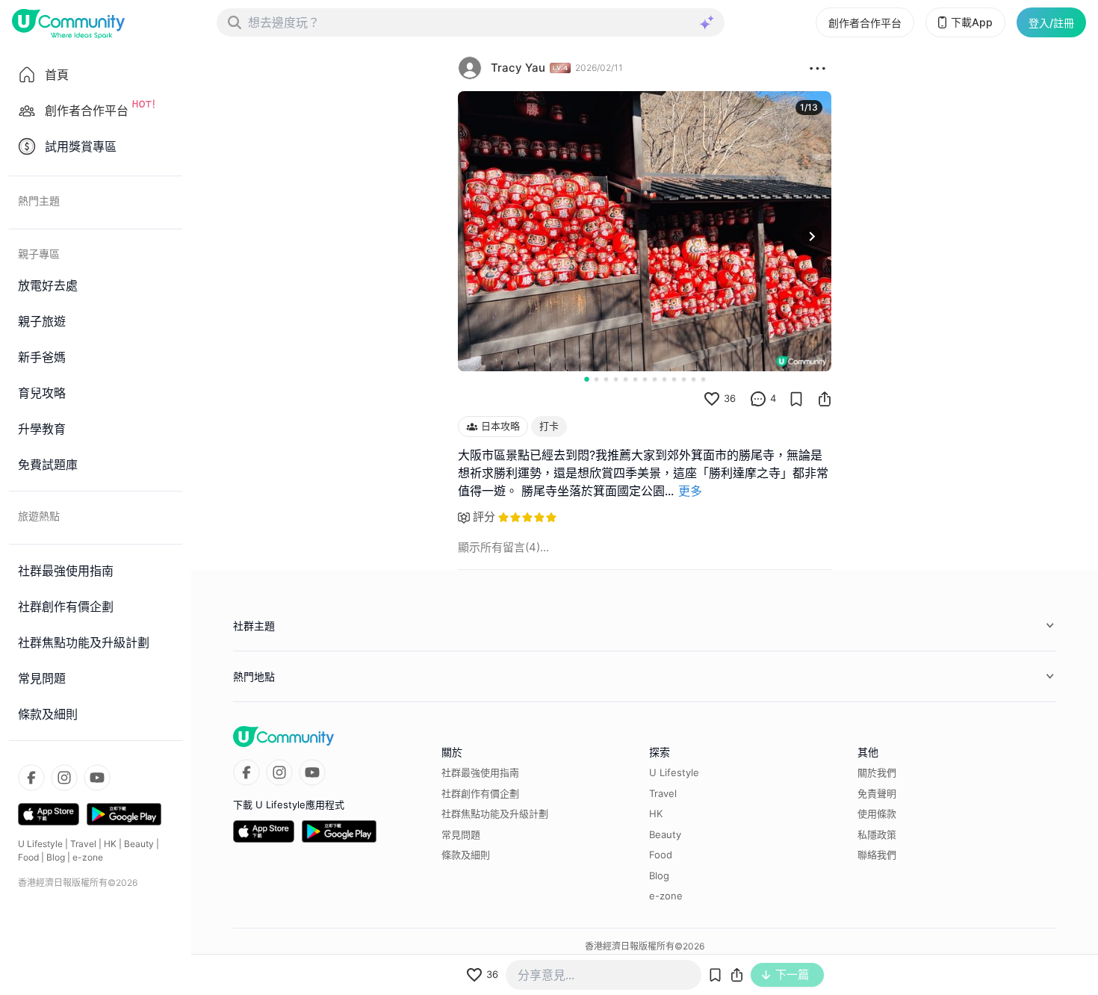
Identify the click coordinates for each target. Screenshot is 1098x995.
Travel (83, 843)
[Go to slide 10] (674, 379)
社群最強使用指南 (480, 772)
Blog (55, 857)
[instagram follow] (64, 777)
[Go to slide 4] (616, 379)
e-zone (87, 857)
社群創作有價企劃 (480, 793)
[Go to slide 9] (664, 379)
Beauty (139, 843)
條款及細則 (465, 855)
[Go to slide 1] (586, 378)
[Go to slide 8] (655, 379)
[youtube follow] (97, 777)
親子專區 (39, 253)
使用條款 (876, 813)
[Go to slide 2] (596, 379)
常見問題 (460, 834)
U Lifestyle (40, 843)
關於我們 (876, 772)
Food (28, 857)
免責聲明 (876, 793)
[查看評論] (758, 399)
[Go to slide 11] (684, 379)
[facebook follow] (31, 777)
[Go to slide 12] (693, 379)
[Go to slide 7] (645, 379)
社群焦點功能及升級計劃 (494, 813)
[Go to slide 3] (606, 379)
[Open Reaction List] (817, 68)
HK (110, 843)
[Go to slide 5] (625, 379)
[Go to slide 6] (635, 379)
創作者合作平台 (865, 22)
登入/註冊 (1051, 22)
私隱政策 (876, 834)
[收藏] (796, 399)
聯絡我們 (876, 855)
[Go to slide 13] (703, 379)
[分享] (824, 399)
